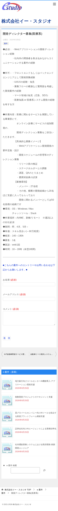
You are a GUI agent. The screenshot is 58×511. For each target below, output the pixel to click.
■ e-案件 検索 (9, 465)
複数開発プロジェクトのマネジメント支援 (34, 397)
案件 (5, 43)
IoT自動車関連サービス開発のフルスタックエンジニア (16, 354)
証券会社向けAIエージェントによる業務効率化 (35, 428)
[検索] (44, 470)
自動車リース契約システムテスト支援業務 (43, 354)
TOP (18, 490)
